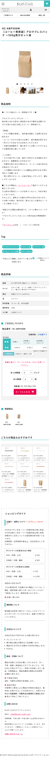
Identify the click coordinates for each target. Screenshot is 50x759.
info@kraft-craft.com (20, 714)
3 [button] (25, 84)
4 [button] (28, 84)
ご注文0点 (5, 11)
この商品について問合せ (42, 259)
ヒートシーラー (24, 185)
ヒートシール (9, 225)
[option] (25, 63)
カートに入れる (23, 392)
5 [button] (32, 84)
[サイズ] (15, 90)
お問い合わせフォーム (14, 734)
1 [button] (18, 84)
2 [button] (21, 84)
